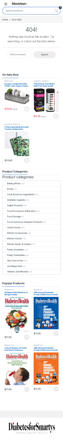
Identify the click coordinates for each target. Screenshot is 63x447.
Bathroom (8, 81)
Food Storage (14, 216)
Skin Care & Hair (15, 260)
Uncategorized (14, 266)
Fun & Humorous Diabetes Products (24, 222)
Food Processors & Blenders (21, 211)
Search (56, 10)
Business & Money (12, 124)
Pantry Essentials (15, 249)
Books (10, 189)
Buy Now (26, 109)
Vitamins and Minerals (17, 271)
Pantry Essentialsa (16, 255)
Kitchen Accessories (17, 233)
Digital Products (15, 205)
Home (5, 19)
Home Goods (13, 227)
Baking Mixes (13, 183)
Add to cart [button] (26, 337)
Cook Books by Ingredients (20, 194)
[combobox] (27, 10)
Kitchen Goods (14, 238)
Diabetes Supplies (41, 81)
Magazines (9, 290)
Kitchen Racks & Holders (19, 244)
